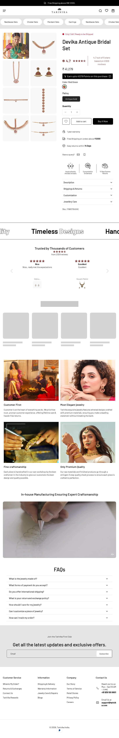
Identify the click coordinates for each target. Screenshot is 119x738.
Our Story (71, 684)
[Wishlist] (106, 10)
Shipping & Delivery (46, 684)
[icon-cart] (113, 10)
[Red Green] (64, 87)
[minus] (65, 112)
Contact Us (8, 693)
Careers (70, 702)
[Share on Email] (78, 154)
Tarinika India (63, 727)
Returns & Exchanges (12, 688)
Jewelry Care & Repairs (48, 693)
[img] (60, 251)
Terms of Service (74, 688)
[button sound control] (112, 554)
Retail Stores (72, 693)
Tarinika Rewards (10, 697)
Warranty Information (47, 688)
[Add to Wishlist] (66, 121)
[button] (81, 121)
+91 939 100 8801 (109, 692)
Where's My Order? (11, 684)
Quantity (66, 106)
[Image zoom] (16, 46)
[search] (100, 10)
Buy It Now (103, 121)
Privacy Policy (73, 697)
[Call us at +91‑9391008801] (84, 154)
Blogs (40, 697)
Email (13, 653)
